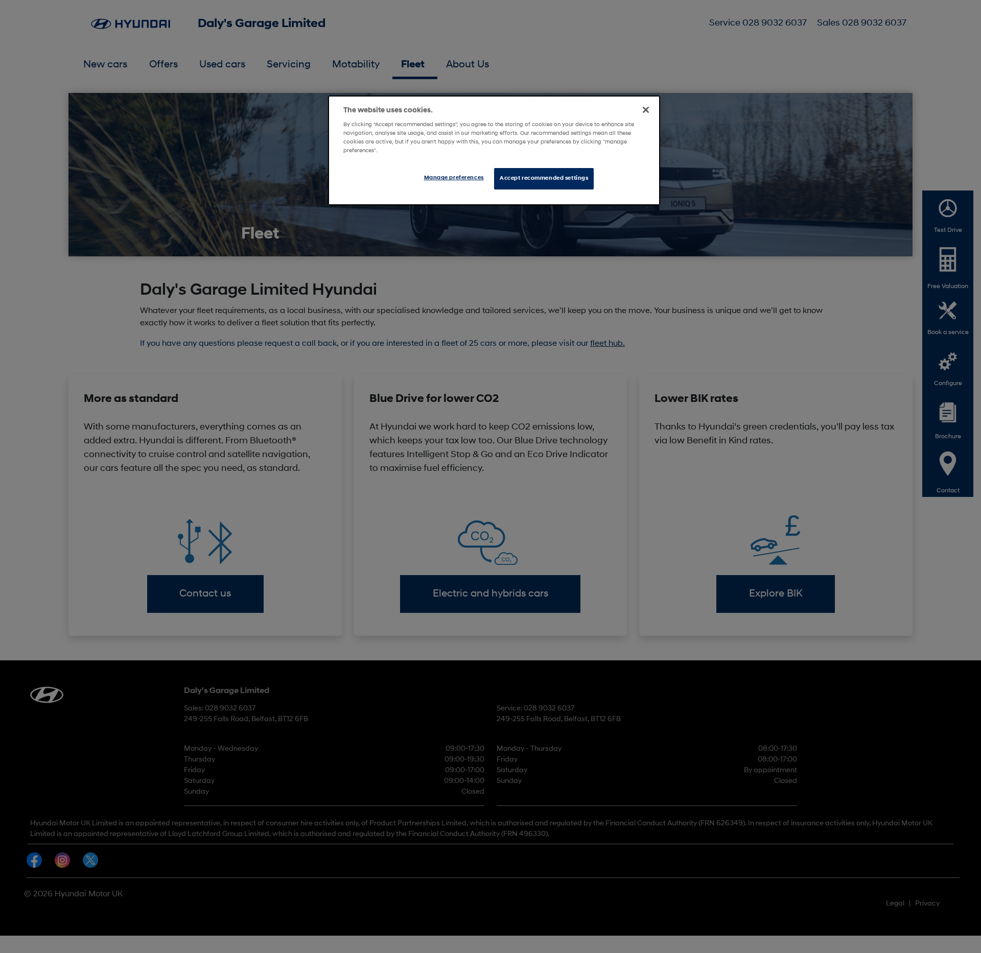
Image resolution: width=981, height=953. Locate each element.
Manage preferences (454, 178)
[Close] (646, 110)
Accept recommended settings (544, 178)
